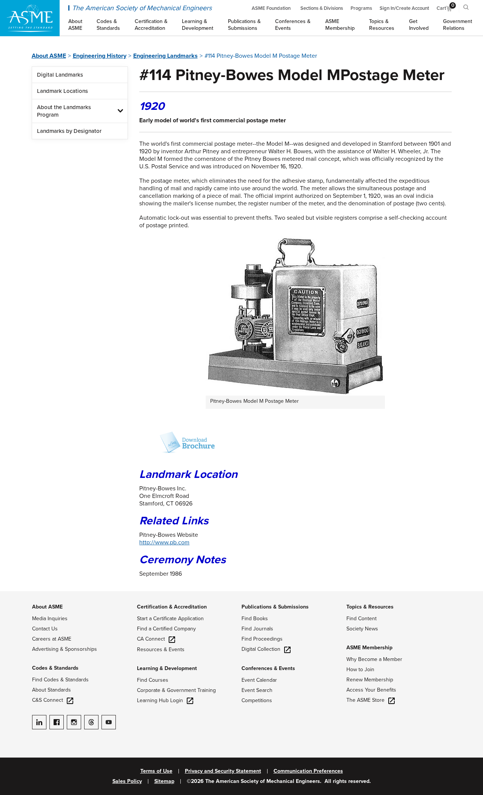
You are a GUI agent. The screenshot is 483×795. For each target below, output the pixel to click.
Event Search (257, 690)
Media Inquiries (50, 618)
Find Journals (257, 629)
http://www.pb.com (164, 542)
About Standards (51, 690)
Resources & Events (161, 649)
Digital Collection (261, 649)
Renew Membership (369, 679)
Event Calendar (259, 680)
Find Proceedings (262, 639)
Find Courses (152, 680)
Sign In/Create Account (404, 8)
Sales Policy (127, 781)
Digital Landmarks (60, 74)
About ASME (49, 56)
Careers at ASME (51, 639)
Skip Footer (15, 595)
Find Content (361, 618)
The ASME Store (365, 700)
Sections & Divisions (321, 8)
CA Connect (151, 639)
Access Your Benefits (371, 690)
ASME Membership (369, 647)
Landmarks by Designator (69, 131)
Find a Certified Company (166, 629)
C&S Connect (47, 700)
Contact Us (45, 629)
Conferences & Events (268, 668)
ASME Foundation (271, 8)
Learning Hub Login (160, 700)
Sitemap (164, 781)
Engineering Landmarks (165, 56)
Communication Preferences (308, 771)
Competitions (257, 700)
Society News (362, 629)
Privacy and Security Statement (223, 771)
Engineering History (99, 56)
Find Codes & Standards (60, 679)
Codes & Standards (55, 668)
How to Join (360, 669)
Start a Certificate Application (170, 618)
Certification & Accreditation (172, 607)
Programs (361, 8)
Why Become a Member (374, 659)
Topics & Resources (370, 607)
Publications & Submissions (275, 607)
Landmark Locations (62, 91)
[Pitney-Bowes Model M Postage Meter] (177, 442)
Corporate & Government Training (176, 690)
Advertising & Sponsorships (64, 649)
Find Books (255, 618)
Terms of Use (156, 771)
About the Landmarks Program (64, 111)
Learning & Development (167, 668)
